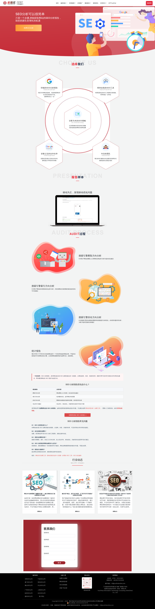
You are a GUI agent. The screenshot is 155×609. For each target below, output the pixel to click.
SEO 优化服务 (77, 455)
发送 (59, 563)
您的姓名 (46, 532)
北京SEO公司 (41, 593)
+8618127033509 (118, 580)
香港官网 (149, 3)
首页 (57, 3)
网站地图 (100, 601)
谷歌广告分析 (63, 588)
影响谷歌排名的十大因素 (54, 455)
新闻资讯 (95, 3)
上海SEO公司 (41, 590)
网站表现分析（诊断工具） (93, 408)
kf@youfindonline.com (118, 583)
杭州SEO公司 (29, 593)
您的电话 (46, 539)
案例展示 (87, 3)
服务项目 (63, 3)
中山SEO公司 (41, 585)
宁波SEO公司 (41, 579)
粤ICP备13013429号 (75, 601)
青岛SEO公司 (41, 582)
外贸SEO (102, 3)
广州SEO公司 (29, 590)
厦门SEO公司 (29, 582)
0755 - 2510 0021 (117, 578)
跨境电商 (71, 3)
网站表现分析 (63, 581)
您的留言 (46, 553)
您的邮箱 (46, 546)
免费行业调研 (63, 578)
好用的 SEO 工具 (67, 455)
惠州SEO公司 (29, 596)
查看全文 (39, 511)
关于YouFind (112, 3)
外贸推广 (80, 3)
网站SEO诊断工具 (41, 455)
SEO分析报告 (63, 585)
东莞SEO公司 (29, 579)
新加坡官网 (87, 590)
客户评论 (41, 596)
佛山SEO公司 (29, 585)
